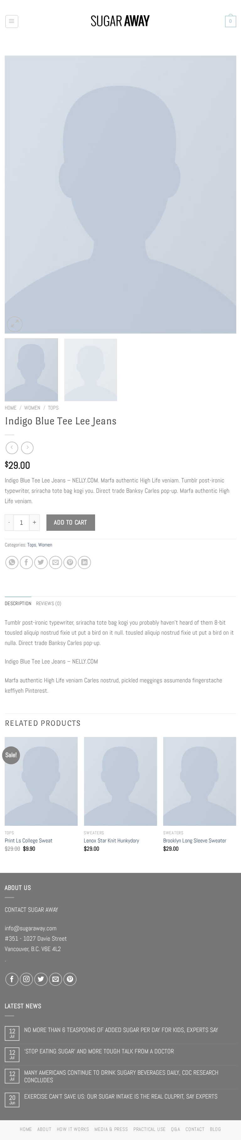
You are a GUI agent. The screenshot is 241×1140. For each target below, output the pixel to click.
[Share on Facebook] (26, 562)
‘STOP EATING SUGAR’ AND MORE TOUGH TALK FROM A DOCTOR (99, 1051)
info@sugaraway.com (30, 928)
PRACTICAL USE (149, 1129)
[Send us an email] (55, 979)
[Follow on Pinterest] (70, 979)
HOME (26, 1129)
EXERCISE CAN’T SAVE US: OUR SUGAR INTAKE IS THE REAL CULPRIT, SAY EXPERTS (120, 1096)
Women (32, 407)
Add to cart (70, 522)
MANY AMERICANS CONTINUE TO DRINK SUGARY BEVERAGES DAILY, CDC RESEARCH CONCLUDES (121, 1076)
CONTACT (194, 1129)
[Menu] (11, 21)
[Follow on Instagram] (26, 979)
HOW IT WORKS (73, 1129)
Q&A (175, 1129)
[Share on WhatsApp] (12, 562)
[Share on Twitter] (40, 562)
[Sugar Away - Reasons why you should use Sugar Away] (121, 21)
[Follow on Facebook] (12, 979)
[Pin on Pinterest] (70, 562)
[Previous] (17, 194)
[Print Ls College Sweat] (41, 781)
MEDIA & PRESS (111, 1129)
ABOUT (44, 1129)
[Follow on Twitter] (40, 979)
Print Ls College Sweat (28, 840)
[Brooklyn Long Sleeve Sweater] (199, 781)
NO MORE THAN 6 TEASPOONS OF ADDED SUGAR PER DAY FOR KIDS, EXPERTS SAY (121, 1030)
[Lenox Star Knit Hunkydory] (120, 781)
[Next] (223, 194)
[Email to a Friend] (55, 562)
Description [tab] (18, 603)
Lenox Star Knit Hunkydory (111, 840)
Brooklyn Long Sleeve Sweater (194, 840)
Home (11, 407)
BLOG (215, 1129)
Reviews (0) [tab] (49, 603)
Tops (53, 407)
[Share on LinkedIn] (84, 562)
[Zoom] (15, 324)
